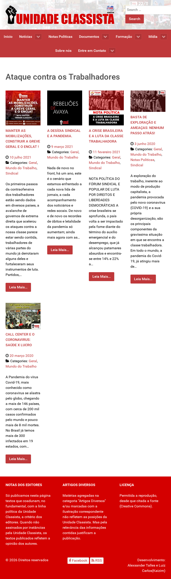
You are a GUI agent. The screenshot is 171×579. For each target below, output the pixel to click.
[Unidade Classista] (60, 14)
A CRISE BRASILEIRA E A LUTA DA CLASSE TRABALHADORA (106, 136)
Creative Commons (136, 506)
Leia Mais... (18, 287)
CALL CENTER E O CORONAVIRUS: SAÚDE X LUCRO (20, 339)
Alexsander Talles (141, 565)
